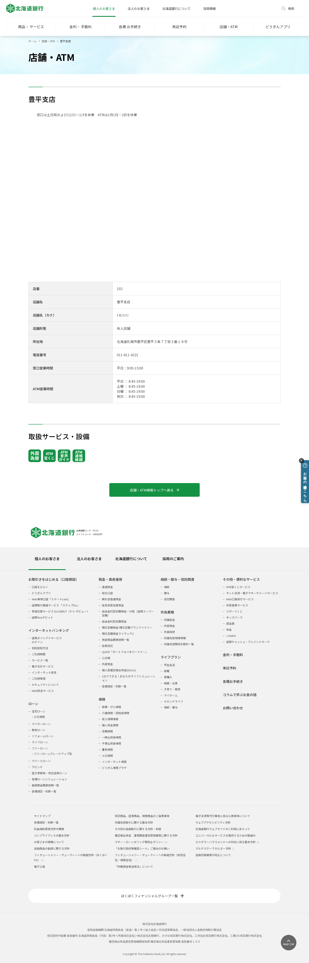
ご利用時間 (38, 654)
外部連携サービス (237, 605)
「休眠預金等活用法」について (134, 866)
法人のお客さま (139, 8)
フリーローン (40, 748)
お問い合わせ (233, 708)
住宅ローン (38, 711)
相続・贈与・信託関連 (177, 579)
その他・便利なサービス (241, 579)
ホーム (32, 41)
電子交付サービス (43, 666)
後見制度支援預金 (113, 605)
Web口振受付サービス (240, 599)
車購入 (168, 677)
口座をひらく (40, 587)
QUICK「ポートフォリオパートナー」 (125, 652)
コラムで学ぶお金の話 (239, 694)
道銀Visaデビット (42, 617)
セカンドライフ (173, 701)
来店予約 (229, 668)
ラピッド (37, 767)
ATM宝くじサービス (238, 587)
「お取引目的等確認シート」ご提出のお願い (142, 848)
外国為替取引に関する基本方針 (134, 822)
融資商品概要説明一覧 (45, 785)
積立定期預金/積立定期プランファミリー (127, 627)
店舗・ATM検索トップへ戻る (152, 490)
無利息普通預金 (111, 599)
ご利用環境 (38, 679)
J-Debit (231, 636)
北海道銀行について (176, 8)
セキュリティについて (45, 685)
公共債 (106, 658)
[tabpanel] (154, 682)
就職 (166, 671)
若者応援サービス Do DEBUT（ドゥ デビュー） (60, 611)
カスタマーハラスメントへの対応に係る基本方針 (225, 842)
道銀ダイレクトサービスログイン (47, 640)
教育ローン (38, 730)
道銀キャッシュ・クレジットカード (248, 642)
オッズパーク (234, 617)
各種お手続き (233, 681)
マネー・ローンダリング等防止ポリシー (139, 842)
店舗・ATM (48, 41)
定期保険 (107, 731)
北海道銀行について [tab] (131, 558)
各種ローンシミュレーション (49, 779)
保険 (102, 699)
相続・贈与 (171, 707)
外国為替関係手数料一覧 (179, 644)
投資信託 (107, 646)
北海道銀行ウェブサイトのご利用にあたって (222, 829)
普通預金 (107, 587)
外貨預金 (107, 664)
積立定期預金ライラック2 (117, 634)
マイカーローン (41, 724)
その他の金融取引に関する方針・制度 (138, 829)
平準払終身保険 (111, 743)
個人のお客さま (104, 8)
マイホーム (171, 695)
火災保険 (39, 717)
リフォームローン (42, 736)
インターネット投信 (44, 672)
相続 (166, 587)
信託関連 (169, 599)
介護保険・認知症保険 (115, 713)
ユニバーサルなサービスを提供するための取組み (225, 835)
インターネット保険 (114, 762)
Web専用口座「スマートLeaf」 (51, 599)
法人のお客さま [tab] (89, 558)
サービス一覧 (40, 660)
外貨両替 (169, 632)
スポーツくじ (234, 611)
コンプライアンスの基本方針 (51, 835)
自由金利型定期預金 (114, 621)
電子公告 (39, 866)
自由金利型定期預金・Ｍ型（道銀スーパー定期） (128, 613)
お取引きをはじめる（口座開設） (53, 579)
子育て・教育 (172, 689)
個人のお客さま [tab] (47, 558)
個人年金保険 (110, 725)
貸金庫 (230, 623)
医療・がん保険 (111, 707)
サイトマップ (42, 816)
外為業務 (167, 612)
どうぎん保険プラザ (114, 768)
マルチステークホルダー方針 (213, 848)
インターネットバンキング (48, 630)
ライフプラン (171, 657)
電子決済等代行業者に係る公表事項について (222, 816)
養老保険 (107, 749)
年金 (229, 630)
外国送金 (169, 620)
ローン (33, 704)
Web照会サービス (43, 691)
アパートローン (41, 761)
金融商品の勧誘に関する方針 (52, 848)
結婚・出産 (171, 683)
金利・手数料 (233, 655)
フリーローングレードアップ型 (53, 754)
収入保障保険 (110, 719)
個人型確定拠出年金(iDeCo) (119, 670)
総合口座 (107, 593)
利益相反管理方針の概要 (49, 829)
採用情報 (209, 8)
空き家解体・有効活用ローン (49, 773)
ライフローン (40, 742)
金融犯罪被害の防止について (213, 855)
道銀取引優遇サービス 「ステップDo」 (56, 605)
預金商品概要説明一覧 (115, 640)
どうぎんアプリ (41, 593)
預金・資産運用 (110, 579)
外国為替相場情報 (175, 638)
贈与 (166, 593)
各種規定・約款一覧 (44, 791)
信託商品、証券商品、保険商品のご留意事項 (142, 816)
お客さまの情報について (49, 842)
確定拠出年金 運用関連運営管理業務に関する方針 (146, 835)
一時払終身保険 (111, 737)
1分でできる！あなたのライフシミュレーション (128, 678)
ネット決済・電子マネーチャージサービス (252, 593)
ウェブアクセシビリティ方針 (213, 822)
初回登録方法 (40, 648)
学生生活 (169, 665)
